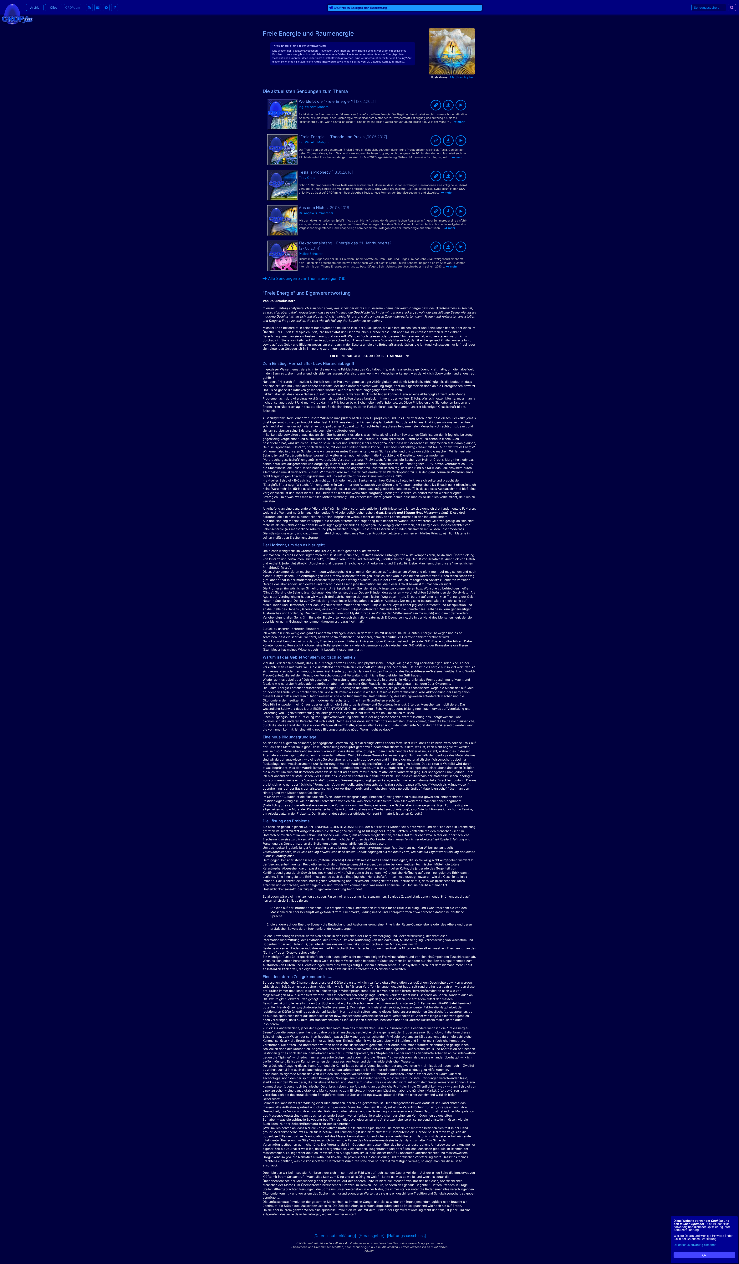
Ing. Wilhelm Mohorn (314, 107)
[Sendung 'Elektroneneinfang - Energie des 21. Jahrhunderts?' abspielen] (461, 247)
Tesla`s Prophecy (315, 172)
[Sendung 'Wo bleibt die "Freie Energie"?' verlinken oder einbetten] (436, 105)
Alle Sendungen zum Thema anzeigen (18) (306, 278)
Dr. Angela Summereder (316, 213)
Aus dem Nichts (313, 207)
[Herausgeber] (371, 1235)
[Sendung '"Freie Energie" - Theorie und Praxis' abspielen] (461, 140)
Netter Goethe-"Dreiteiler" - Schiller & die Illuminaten (377, 7)
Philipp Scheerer (311, 254)
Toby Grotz (307, 178)
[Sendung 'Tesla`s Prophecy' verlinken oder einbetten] (436, 176)
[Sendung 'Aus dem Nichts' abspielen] (461, 211)
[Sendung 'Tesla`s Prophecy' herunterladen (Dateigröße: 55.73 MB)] (448, 176)
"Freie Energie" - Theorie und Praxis (331, 137)
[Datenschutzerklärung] (334, 1235)
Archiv (34, 7)
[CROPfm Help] (114, 7)
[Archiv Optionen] (106, 7)
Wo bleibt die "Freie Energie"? (326, 101)
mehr (461, 122)
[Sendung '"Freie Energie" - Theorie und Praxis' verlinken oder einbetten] (436, 140)
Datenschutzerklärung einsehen (695, 1244)
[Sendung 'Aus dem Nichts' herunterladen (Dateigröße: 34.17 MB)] (448, 211)
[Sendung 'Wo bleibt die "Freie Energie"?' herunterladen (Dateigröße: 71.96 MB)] (448, 105)
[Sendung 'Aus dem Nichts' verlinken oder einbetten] (436, 211)
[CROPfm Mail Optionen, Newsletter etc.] (97, 7)
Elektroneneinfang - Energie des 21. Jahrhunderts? (345, 243)
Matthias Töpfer (461, 77)
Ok (704, 1255)
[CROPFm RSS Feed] (89, 7)
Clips (53, 7)
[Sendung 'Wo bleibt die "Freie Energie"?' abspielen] (461, 105)
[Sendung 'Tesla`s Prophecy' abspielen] (461, 176)
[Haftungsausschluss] (406, 1235)
